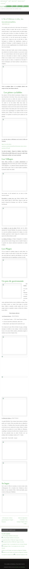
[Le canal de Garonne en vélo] (20, 554)
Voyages (3, 3)
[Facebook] (20, 6)
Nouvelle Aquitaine (5, 533)
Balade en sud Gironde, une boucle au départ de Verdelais (14, 550)
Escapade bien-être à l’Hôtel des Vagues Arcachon (12, 540)
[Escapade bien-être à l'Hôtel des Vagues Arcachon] (13, 542)
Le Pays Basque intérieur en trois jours (10, 535)
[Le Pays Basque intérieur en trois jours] (10, 537)
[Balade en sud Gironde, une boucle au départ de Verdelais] (14, 552)
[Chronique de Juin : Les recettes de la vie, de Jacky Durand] (15, 548)
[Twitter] (14, 6)
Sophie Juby (6, 24)
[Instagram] (26, 6)
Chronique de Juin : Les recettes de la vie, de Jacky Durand (14, 544)
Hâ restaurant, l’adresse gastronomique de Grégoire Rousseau (7, 519)
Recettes (14, 1)
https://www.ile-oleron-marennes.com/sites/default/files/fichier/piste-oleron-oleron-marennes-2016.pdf (14, 146)
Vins (9, 1)
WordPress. (22, 567)
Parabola (17, 567)
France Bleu (21, 1)
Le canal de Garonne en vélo (8, 554)
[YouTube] (8, 6)
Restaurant (4, 1)
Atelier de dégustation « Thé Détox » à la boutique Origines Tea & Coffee (22, 520)
